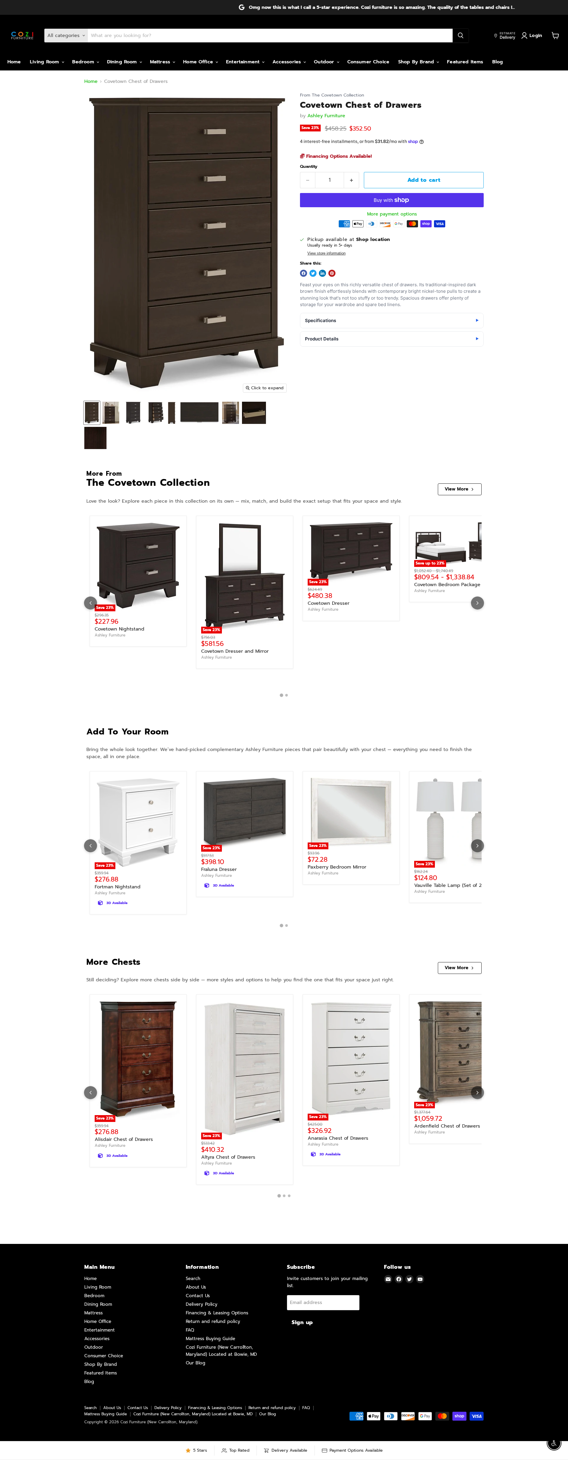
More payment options (392, 214)
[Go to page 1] (281, 695)
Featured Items (465, 61)
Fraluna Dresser (219, 869)
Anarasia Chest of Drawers (338, 1138)
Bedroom (84, 61)
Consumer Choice (368, 61)
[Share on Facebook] (303, 273)
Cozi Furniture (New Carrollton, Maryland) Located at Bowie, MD (193, 1414)
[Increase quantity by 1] (351, 180)
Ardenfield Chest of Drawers (447, 1126)
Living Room (45, 61)
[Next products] (477, 603)
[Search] (461, 35)
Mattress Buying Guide (210, 1338)
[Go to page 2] (286, 695)
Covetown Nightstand (119, 629)
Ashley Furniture (326, 115)
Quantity (308, 166)
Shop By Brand (417, 61)
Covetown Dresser (328, 603)
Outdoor (325, 61)
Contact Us (198, 1295)
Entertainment (243, 61)
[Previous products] (90, 603)
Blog (497, 61)
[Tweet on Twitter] (313, 273)
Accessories (287, 61)
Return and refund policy (213, 1321)
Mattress (161, 61)
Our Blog (195, 1363)
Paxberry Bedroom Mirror (337, 867)
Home (14, 61)
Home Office (199, 61)
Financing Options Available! (338, 156)
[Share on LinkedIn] (322, 273)
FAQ (190, 1330)
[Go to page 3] (289, 1195)
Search (193, 1278)
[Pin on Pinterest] (331, 273)
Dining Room (123, 61)
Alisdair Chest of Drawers (124, 1139)
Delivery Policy (201, 1304)
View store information (326, 253)
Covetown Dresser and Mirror (235, 651)
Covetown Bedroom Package (447, 584)
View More (456, 489)
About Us (196, 1287)
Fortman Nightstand (118, 886)
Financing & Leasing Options (217, 1313)
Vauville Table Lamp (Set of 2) (448, 885)
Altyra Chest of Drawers (228, 1157)
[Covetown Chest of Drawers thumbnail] (92, 413)
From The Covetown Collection (332, 95)
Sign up (302, 1322)
